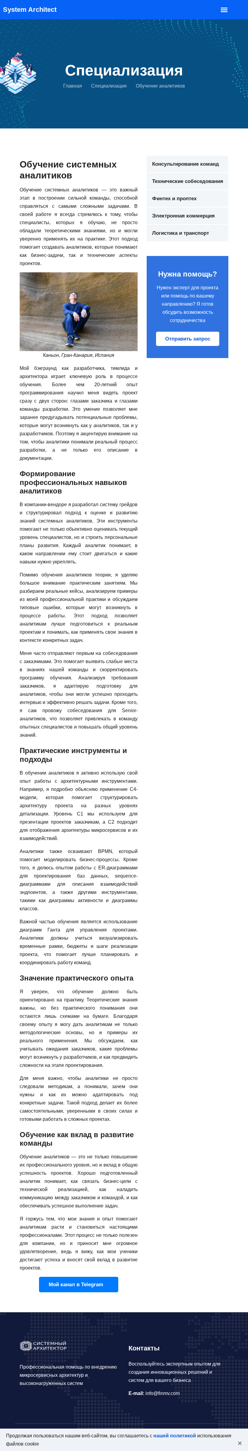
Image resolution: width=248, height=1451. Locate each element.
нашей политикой (174, 1435)
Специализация (109, 85)
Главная (72, 85)
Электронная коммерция (183, 216)
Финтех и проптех (174, 198)
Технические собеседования (187, 181)
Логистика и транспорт (180, 233)
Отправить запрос (187, 339)
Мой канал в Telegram (77, 1284)
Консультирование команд (185, 164)
